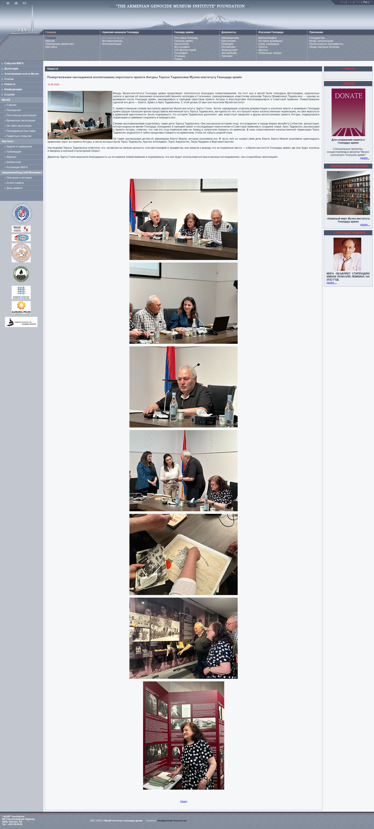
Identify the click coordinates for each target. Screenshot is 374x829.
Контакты (51, 46)
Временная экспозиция (20, 120)
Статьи (8, 79)
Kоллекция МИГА (17, 167)
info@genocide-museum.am (172, 820)
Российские (228, 46)
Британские (228, 40)
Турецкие (227, 56)
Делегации (11, 68)
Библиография (267, 37)
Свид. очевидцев (268, 43)
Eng (342, 2)
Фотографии (182, 46)
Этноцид (179, 56)
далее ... (332, 282)
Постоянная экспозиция (21, 115)
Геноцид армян (183, 40)
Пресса (263, 46)
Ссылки (9, 94)
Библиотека (13, 162)
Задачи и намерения (19, 146)
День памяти (14, 188)
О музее (11, 104)
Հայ (350, 2)
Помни (178, 59)
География (181, 53)
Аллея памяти (15, 182)
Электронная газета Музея (21, 73)
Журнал (12, 156)
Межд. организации (321, 40)
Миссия (50, 40)
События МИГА (14, 63)
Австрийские (229, 53)
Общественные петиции (324, 46)
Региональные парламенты (326, 43)
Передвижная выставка (21, 130)
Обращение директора (59, 43)
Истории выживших (270, 40)
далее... (365, 158)
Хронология (181, 43)
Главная (50, 37)
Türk (358, 2)
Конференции (13, 89)
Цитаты (263, 50)
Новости (9, 84)
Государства (317, 37)
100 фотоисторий (185, 50)
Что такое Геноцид (185, 37)
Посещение (13, 110)
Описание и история (19, 177)
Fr (371, 2)
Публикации (13, 151)
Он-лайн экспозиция (19, 125)
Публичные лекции (270, 53)
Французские (229, 50)
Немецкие (227, 43)
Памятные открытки (19, 136)
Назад (183, 801)
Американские (230, 37)
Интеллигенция (111, 43)
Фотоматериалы (112, 40)
